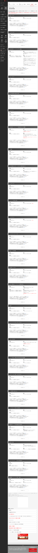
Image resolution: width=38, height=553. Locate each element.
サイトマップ (3, 55)
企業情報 (3, 57)
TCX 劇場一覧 (3, 27)
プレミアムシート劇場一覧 (4, 32)
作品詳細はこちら (23, 28)
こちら (25, 23)
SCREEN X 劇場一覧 (4, 25)
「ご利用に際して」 (21, 549)
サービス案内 (3, 48)
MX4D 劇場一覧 (3, 23)
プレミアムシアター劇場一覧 (4, 14)
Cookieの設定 (32, 549)
